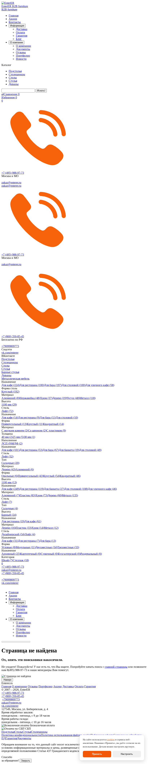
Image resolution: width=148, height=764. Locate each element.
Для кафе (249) (10, 488)
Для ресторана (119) (31, 488)
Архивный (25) (10, 553)
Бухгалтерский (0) (69, 553)
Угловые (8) (8, 547)
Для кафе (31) (9, 540)
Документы (23, 49)
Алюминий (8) (10, 398)
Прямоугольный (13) (14, 424)
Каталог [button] (6, 65)
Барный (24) (8, 514)
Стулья (13, 80)
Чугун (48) (73, 398)
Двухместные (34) (46, 547)
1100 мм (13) (9, 482)
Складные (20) (10, 462)
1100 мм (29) (9, 404)
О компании (23, 45)
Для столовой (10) (67, 417)
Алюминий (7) (10, 495)
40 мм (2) (7, 437)
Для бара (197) (53, 385)
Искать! (41, 90)
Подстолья (15, 71)
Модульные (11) (25, 547)
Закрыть (25, 760)
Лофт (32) (7, 456)
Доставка (21, 29)
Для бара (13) (48, 540)
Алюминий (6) (25, 469)
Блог (19, 38)
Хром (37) (46, 398)
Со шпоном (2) (37, 430)
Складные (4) (9, 508)
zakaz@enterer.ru (11, 182)
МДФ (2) (17, 443)
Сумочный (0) (49, 553)
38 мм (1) (29, 437)
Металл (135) (70, 495)
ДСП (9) (6, 443)
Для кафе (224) (10, 385)
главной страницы (116, 666)
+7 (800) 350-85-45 (12, 336)
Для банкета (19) (69, 449)
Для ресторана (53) (31, 449)
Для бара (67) (51, 449)
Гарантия (21, 35)
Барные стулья (10, 372)
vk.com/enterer (9, 352)
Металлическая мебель (15, 378)
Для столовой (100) (73, 385)
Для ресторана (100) (31, 385)
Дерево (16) (8, 527)
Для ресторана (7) (29, 540)
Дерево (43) (8, 469)
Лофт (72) (7, 411)
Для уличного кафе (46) (102, 488)
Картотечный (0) (30, 553)
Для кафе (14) (9, 417)
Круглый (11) (35, 424)
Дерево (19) (59, 398)
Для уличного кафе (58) (99, 385)
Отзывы (21, 52)
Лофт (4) (30, 534)
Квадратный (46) (70, 475)
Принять (97, 754)
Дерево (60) (55, 495)
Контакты (15, 22)
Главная (13, 15)
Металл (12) (51, 527)
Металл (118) (87, 398)
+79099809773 (10, 346)
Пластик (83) (27, 495)
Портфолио (23, 55)
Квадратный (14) (53, 424)
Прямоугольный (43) (30, 475)
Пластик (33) (24, 527)
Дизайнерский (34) (13, 534)
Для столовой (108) (76, 488)
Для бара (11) (48, 417)
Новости (21, 58)
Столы (13, 77)
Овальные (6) (9, 475)
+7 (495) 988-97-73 (12, 172)
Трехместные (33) (68, 547)
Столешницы (17, 74)
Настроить (127, 754)
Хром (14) (38, 527)
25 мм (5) (18, 437)
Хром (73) (41, 495)
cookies (111, 739)
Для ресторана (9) (29, 417)
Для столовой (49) (90, 449)
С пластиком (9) (56, 430)
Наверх (7, 679)
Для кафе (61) (33, 521)
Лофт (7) (6, 501)
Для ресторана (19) (13, 521)
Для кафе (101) (10, 449)
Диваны (14, 84)
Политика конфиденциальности (21, 735)
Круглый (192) (10, 391)
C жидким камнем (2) (14, 430)
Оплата (20, 32)
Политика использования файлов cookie (65, 735)
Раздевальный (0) (91, 553)
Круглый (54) (51, 475)
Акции (13, 18)
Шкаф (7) (7, 560)
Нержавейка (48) (29, 398)
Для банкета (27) (54, 488)
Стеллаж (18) (21, 560)
